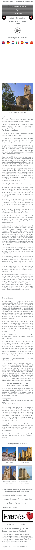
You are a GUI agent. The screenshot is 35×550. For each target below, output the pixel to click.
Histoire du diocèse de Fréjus (14, 503)
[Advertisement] (17, 62)
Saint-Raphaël (17, 14)
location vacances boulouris (13, 524)
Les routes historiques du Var (14, 495)
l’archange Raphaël (10, 130)
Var (17, 10)
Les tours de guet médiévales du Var (17, 499)
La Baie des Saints (9, 507)
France (5, 528)
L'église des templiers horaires (14, 546)
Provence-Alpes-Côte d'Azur (19, 6)
